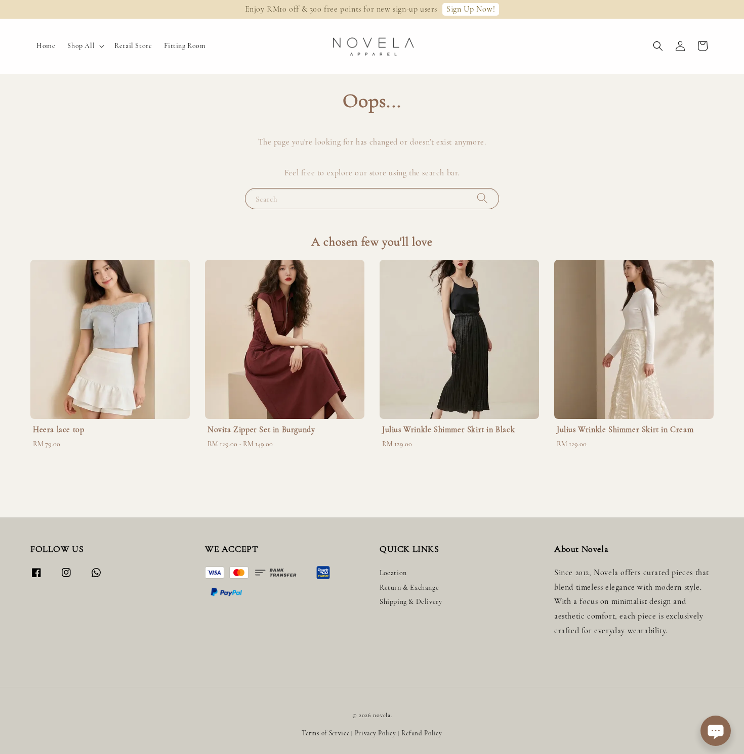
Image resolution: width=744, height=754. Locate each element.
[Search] (482, 198)
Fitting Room (184, 45)
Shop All (81, 45)
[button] (658, 46)
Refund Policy (421, 733)
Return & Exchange (409, 587)
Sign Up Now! (470, 9)
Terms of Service (325, 733)
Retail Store (133, 45)
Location (393, 573)
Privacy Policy (375, 733)
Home (45, 45)
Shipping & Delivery (411, 601)
